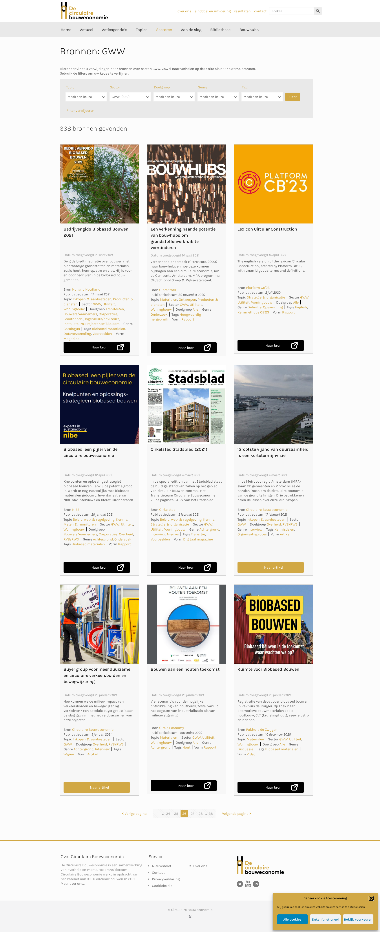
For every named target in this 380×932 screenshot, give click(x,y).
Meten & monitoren (80, 524)
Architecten (115, 309)
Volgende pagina (235, 813)
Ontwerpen (187, 299)
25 (176, 813)
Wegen (69, 754)
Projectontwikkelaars (102, 324)
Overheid (126, 534)
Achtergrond (103, 539)
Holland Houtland (86, 289)
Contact (158, 872)
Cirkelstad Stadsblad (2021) (179, 449)
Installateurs (74, 324)
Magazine (71, 339)
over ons (184, 11)
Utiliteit (109, 304)
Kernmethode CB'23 (253, 312)
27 (192, 813)
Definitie (254, 307)
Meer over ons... (73, 883)
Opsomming (273, 307)
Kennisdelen (284, 529)
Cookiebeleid (162, 886)
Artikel (285, 534)
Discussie (245, 749)
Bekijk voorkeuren (358, 919)
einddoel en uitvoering (213, 11)
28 (201, 813)
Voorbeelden (102, 333)
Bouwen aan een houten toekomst (185, 669)
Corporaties (108, 314)
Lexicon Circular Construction (267, 229)
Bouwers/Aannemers (80, 314)
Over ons (200, 866)
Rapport (187, 319)
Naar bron (99, 347)
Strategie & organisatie (266, 297)
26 (184, 813)
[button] (371, 898)
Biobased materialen (108, 329)
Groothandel (73, 319)
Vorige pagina (136, 813)
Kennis (121, 519)
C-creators (167, 290)
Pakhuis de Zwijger (261, 729)
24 (168, 813)
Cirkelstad (167, 509)
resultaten (242, 11)
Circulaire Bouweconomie (266, 509)
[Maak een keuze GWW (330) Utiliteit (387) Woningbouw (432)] (130, 99)
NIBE (76, 509)
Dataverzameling (77, 333)
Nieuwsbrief (161, 866)
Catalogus (72, 329)
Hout (186, 747)
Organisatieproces (252, 534)
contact (260, 11)
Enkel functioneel (325, 919)
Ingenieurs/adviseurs (102, 319)
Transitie (198, 534)
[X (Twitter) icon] (190, 917)
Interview (158, 534)
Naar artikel (273, 567)
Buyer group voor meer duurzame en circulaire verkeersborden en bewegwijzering (97, 675)
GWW (97, 304)
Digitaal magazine (198, 539)
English (301, 307)
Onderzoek (159, 314)
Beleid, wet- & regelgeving (94, 519)
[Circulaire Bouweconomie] (84, 18)
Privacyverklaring (166, 879)
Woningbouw (74, 309)
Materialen (168, 299)
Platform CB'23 (258, 288)
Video (251, 754)
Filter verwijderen (80, 110)
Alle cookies (292, 919)
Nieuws (173, 534)
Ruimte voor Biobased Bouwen (268, 669)
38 (211, 813)
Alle (195, 309)
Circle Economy (171, 728)
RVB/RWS (71, 539)
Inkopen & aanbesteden (92, 299)
